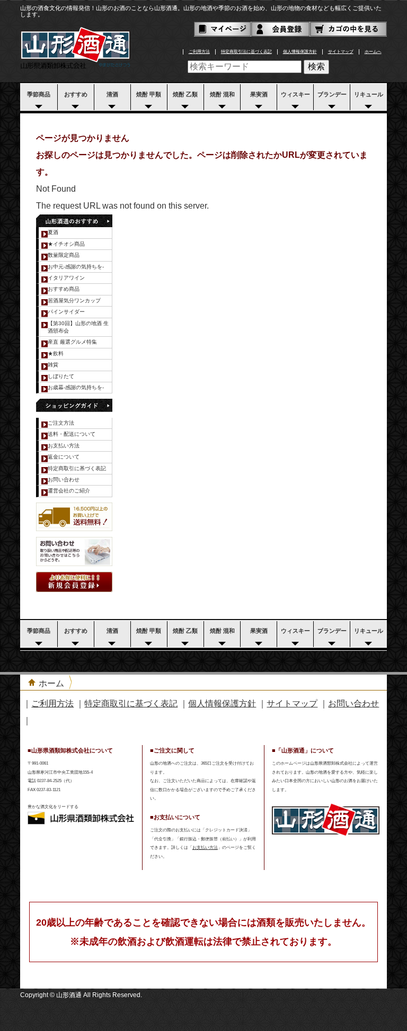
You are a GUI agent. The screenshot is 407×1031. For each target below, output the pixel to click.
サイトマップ (340, 51)
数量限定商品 (63, 255)
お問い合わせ (63, 479)
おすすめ (75, 94)
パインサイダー (66, 312)
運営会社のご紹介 (69, 491)
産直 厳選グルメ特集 (72, 342)
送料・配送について (71, 434)
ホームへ (373, 51)
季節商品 (38, 94)
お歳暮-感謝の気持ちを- (76, 387)
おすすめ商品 (63, 289)
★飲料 (56, 353)
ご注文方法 (61, 423)
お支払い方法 (63, 446)
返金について (63, 457)
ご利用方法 (199, 51)
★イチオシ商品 (66, 244)
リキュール (368, 94)
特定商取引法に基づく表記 (246, 51)
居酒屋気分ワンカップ (74, 300)
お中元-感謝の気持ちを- (76, 267)
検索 (316, 66)
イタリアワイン (66, 278)
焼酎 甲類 (148, 94)
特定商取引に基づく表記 (77, 468)
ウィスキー (295, 94)
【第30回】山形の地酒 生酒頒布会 (78, 327)
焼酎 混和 (222, 94)
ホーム (51, 683)
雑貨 (53, 364)
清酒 (112, 94)
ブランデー (332, 94)
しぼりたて (61, 376)
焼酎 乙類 (185, 94)
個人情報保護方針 (300, 51)
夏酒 (53, 232)
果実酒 (259, 94)
